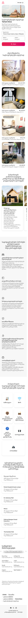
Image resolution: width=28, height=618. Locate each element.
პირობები (20, 612)
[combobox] (13, 34)
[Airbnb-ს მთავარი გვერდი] (3, 2)
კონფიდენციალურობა (10, 612)
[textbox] (7, 39)
